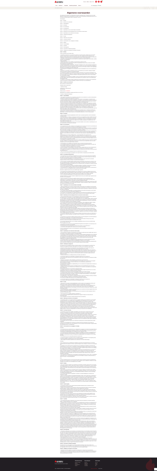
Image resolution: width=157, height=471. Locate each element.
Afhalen (88, 1)
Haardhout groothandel (73, 5)
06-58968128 (68, 90)
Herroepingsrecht (77, 464)
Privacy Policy (100, 468)
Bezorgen (76, 463)
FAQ (93, 1)
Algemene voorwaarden (94, 468)
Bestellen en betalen (77, 462)
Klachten (76, 465)
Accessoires (86, 465)
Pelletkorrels (86, 463)
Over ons (84, 1)
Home (56, 5)
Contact (91, 1)
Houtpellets (66, 5)
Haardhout (60, 5)
